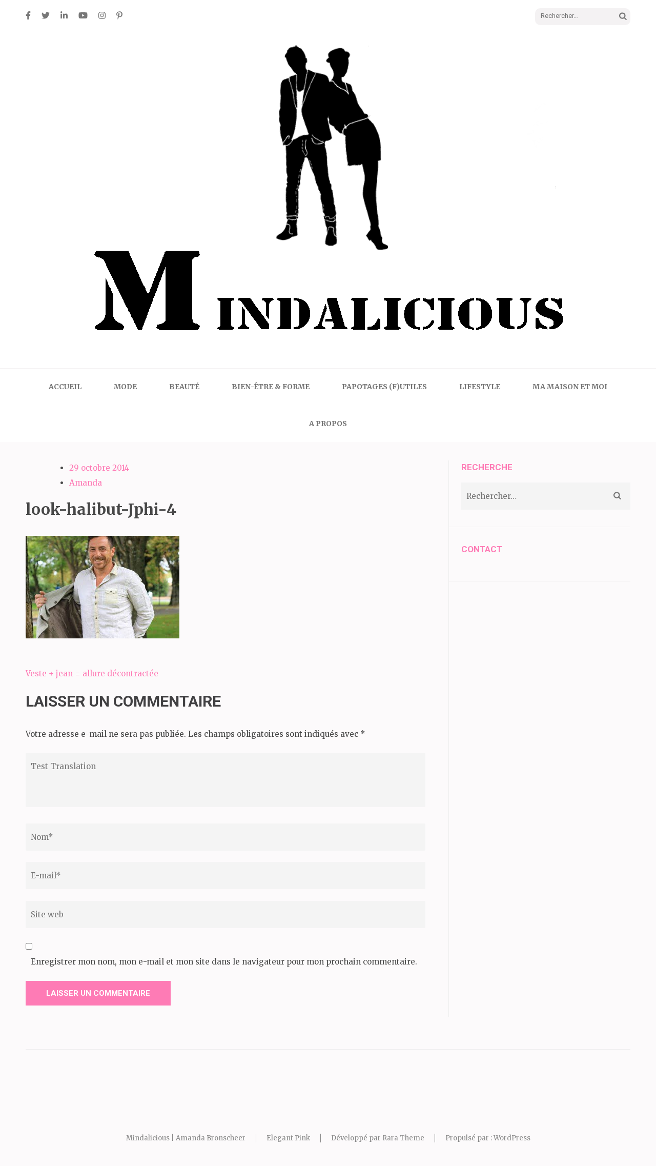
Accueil (65, 386)
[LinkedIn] (64, 15)
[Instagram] (102, 15)
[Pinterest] (119, 15)
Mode (125, 386)
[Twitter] (46, 15)
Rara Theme (403, 1138)
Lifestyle (479, 386)
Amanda (85, 483)
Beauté (184, 386)
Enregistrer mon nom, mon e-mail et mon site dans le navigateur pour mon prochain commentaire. (224, 962)
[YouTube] (83, 15)
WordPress (512, 1138)
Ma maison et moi (569, 386)
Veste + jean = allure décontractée (92, 673)
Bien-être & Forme (271, 386)
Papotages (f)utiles (384, 386)
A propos (328, 423)
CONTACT (481, 549)
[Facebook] (28, 15)
